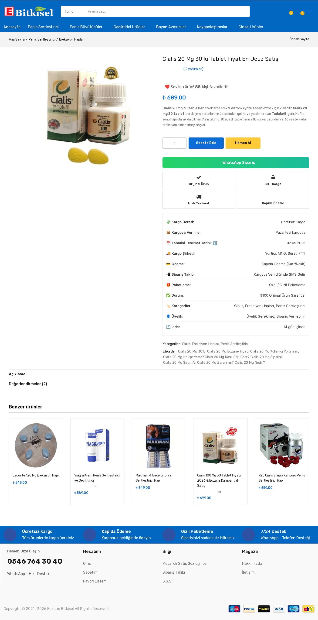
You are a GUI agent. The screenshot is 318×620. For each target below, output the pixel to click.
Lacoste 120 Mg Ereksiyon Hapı (36, 475)
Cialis (238, 306)
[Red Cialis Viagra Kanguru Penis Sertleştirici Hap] (282, 445)
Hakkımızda (252, 563)
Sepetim (90, 572)
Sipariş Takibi (173, 572)
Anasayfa (11, 27)
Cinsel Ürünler (251, 27)
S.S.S (166, 581)
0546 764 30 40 (34, 561)
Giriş (87, 563)
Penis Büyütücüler (86, 27)
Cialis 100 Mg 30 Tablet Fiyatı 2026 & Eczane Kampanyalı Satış (219, 480)
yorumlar (193, 69)
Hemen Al (243, 143)
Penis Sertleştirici (44, 27)
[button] (307, 11)
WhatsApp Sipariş (238, 162)
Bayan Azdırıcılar (171, 27)
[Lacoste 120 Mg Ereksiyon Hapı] (36, 445)
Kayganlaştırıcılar (212, 27)
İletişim (248, 572)
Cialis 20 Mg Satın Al (179, 362)
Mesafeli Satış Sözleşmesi (184, 563)
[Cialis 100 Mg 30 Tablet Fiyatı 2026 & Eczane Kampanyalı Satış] (220, 445)
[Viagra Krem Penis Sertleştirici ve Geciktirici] (97, 445)
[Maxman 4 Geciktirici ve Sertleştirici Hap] (159, 445)
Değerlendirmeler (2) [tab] (28, 384)
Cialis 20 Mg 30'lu (192, 351)
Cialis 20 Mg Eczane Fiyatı (228, 351)
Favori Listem (95, 581)
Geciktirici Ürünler (130, 27)
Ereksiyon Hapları (72, 39)
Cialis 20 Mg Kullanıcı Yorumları (274, 351)
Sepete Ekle (206, 143)
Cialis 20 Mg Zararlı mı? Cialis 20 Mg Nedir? (231, 362)
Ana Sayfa (17, 39)
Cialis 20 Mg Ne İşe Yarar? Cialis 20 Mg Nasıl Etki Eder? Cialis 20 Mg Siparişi (222, 357)
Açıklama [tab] (17, 374)
